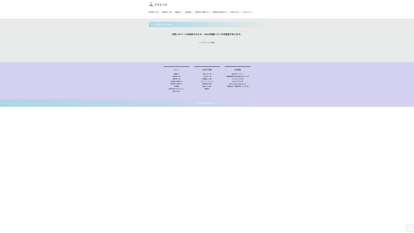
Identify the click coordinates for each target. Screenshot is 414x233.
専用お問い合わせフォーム (176, 89)
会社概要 (188, 12)
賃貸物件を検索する (219, 12)
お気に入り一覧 (207, 74)
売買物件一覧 (153, 12)
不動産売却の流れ (207, 84)
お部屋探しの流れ (207, 79)
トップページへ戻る (207, 42)
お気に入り (247, 12)
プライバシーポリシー (207, 81)
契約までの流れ (207, 86)
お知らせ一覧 (207, 76)
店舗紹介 (178, 12)
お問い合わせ (234, 12)
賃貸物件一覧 (166, 12)
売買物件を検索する (202, 12)
